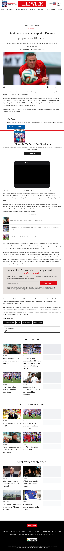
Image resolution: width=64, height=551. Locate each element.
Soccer (37, 25)
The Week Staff (25, 49)
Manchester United (9, 322)
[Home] (2, 9)
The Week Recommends (21, 9)
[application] (32, 174)
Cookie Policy (56, 531)
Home (26, 25)
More (59, 9)
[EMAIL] (6, 331)
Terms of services (26, 287)
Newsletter (59, 87)
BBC (16, 109)
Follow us (51, 87)
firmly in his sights (8, 309)
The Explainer (9, 9)
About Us (6, 531)
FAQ (23, 534)
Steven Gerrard (37, 322)
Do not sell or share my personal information (39, 534)
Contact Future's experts (18, 531)
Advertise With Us (15, 534)
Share (6, 87)
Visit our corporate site (52, 546)
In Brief (18, 322)
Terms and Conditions (34, 531)
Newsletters (32, 9)
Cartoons (40, 9)
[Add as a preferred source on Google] (32, 539)
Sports (31, 25)
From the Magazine (50, 9)
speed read (31, 28)
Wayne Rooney (27, 322)
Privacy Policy (46, 531)
